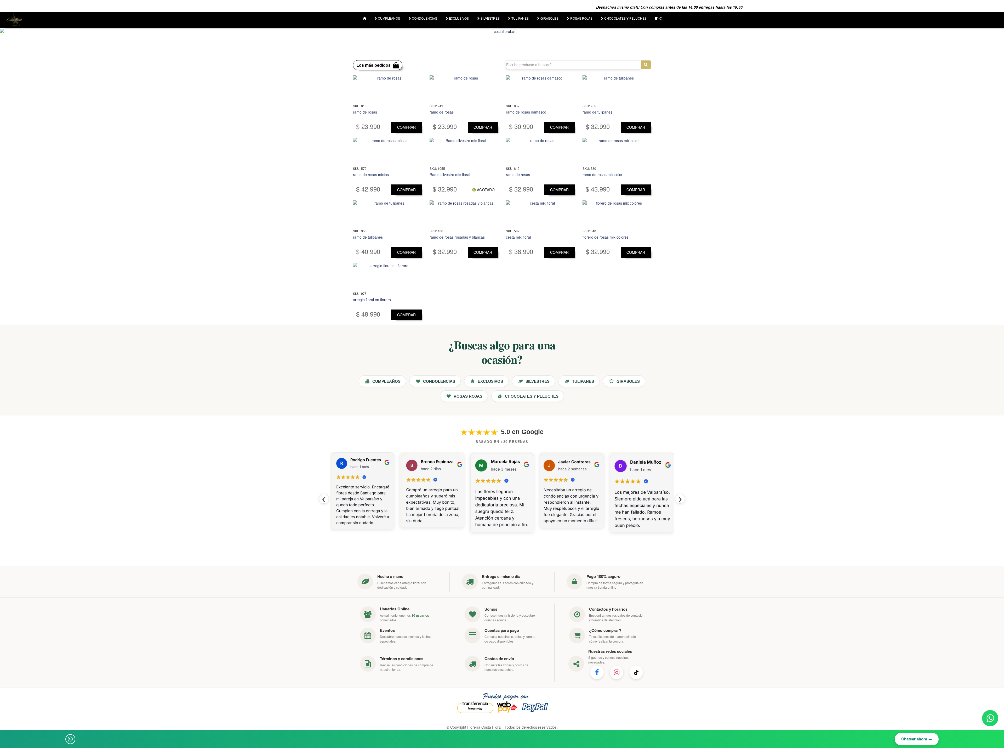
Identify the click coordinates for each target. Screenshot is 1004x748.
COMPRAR (406, 127)
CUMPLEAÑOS (388, 18)
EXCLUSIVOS (458, 18)
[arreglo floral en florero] (387, 276)
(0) (660, 18)
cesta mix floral (518, 237)
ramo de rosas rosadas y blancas (457, 237)
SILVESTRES (490, 18)
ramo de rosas (365, 112)
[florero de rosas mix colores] (617, 213)
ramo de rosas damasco (526, 112)
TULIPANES (520, 18)
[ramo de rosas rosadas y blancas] (464, 213)
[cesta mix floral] (540, 213)
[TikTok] (636, 672)
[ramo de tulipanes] (617, 88)
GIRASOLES (549, 18)
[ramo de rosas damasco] (540, 88)
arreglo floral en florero (372, 299)
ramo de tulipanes (597, 112)
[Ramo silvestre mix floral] (464, 151)
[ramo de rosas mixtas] (387, 151)
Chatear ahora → (916, 739)
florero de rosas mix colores (606, 237)
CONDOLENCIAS (424, 18)
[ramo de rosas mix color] (617, 151)
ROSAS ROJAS (580, 18)
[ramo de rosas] (387, 88)
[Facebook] (597, 672)
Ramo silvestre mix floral (450, 174)
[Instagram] (616, 672)
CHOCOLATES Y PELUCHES (625, 18)
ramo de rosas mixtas (371, 174)
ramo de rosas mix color (603, 174)
